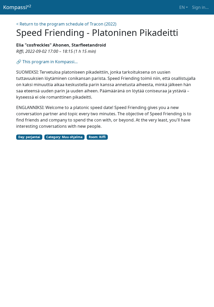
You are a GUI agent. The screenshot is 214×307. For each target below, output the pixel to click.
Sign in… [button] (200, 7)
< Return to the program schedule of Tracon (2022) (66, 24)
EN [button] (182, 7)
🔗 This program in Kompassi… (47, 62)
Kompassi (17, 7)
